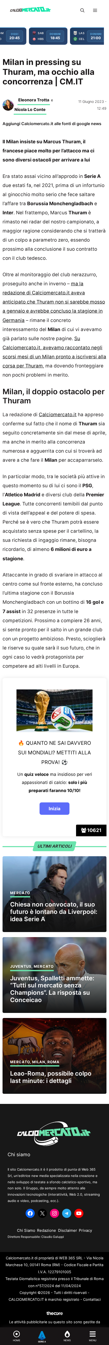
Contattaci (92, 1299)
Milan (38, 1062)
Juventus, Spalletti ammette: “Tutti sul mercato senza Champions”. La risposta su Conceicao (52, 989)
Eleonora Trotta (33, 99)
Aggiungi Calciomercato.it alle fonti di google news (52, 123)
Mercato (20, 893)
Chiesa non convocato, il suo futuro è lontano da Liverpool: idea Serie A (53, 912)
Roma (53, 1062)
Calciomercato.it (58, 415)
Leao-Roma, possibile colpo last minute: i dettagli (51, 1077)
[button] (82, 10)
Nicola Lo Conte (30, 109)
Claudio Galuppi (52, 1237)
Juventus (20, 966)
